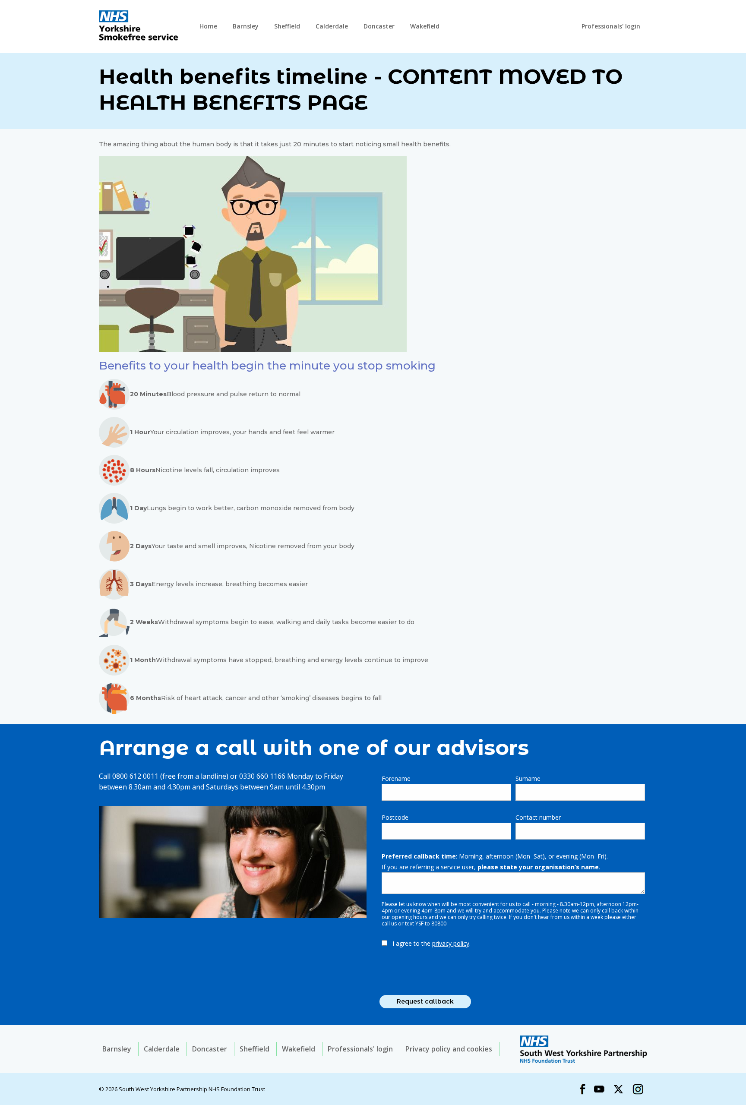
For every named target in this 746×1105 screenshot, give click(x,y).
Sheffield (287, 26)
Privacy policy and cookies (448, 1049)
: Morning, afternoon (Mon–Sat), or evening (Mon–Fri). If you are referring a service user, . (495, 861)
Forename (396, 778)
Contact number (538, 817)
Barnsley (246, 26)
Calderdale (332, 26)
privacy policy (450, 943)
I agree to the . (431, 943)
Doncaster (379, 26)
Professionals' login (611, 26)
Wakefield (424, 26)
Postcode (395, 817)
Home (208, 26)
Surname (528, 778)
